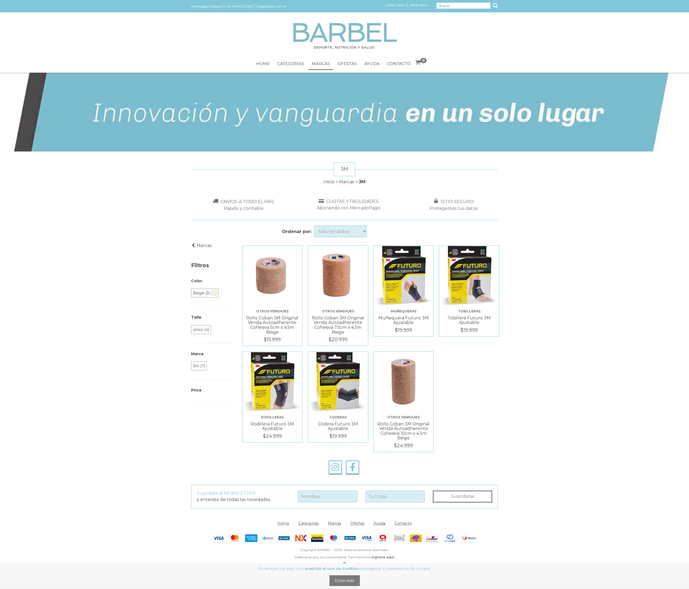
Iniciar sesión (419, 5)
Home (263, 63)
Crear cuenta (396, 5)
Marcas (321, 63)
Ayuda (371, 63)
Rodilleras (272, 417)
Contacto (399, 63)
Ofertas (347, 63)
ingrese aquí (382, 557)
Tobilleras (469, 311)
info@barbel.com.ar (270, 6)
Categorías (290, 63)
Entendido (344, 580)
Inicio (329, 181)
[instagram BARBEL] (335, 467)
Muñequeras (403, 311)
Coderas (338, 417)
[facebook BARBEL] (352, 467)
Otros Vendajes (272, 311)
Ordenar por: (297, 231)
